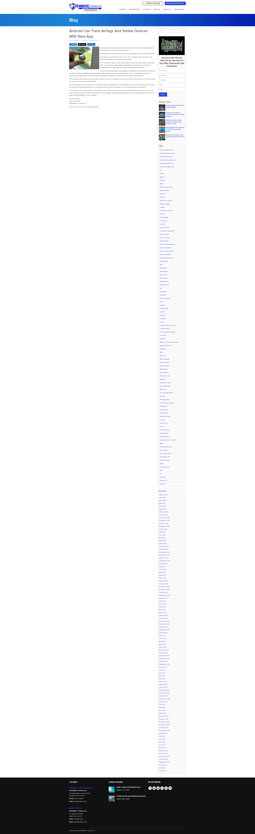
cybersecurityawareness (167, 244)
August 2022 (163, 633)
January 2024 (163, 584)
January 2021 (163, 687)
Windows (163, 477)
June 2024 (162, 569)
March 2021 (162, 681)
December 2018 (164, 756)
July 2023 (162, 601)
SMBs (161, 443)
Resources (167, 9)
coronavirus (163, 221)
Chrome (162, 214)
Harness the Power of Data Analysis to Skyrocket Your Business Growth (174, 121)
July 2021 (162, 670)
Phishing (162, 396)
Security (162, 420)
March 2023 (163, 612)
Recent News (164, 413)
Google (162, 305)
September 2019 (164, 730)
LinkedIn (162, 339)
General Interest (165, 298)
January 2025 (163, 549)
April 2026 (162, 506)
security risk (163, 423)
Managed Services (166, 345)
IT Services (147, 9)
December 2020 (164, 690)
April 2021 (162, 679)
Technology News (165, 453)
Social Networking (165, 447)
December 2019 (164, 722)
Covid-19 (162, 224)
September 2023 (164, 595)
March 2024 (163, 578)
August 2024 (163, 564)
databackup (163, 268)
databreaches (164, 281)
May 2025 (162, 538)
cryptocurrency (164, 227)
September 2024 (164, 561)
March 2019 (162, 748)
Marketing (163, 349)
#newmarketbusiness (166, 156)
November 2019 (164, 725)
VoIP (161, 470)
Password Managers (166, 393)
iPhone (162, 322)
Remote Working (165, 416)
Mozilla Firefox (164, 366)
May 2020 (162, 707)
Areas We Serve (134, 9)
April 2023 (162, 610)
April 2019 (162, 745)
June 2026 (162, 500)
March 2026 (163, 509)
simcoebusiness (165, 430)
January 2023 (163, 618)
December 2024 (164, 552)
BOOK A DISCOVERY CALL (175, 3)
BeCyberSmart (164, 190)
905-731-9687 (78, 798)
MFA (161, 352)
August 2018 (163, 765)
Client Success (179, 9)
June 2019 (162, 739)
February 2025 (164, 546)
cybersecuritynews (166, 248)
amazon (162, 177)
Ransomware (164, 410)
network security (165, 382)
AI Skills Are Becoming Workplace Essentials (131, 796)
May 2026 (162, 503)
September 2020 (164, 699)
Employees (163, 291)
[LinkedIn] (158, 788)
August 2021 (163, 667)
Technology (163, 450)
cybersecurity (164, 241)
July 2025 (162, 532)
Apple (161, 184)
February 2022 (164, 650)
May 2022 (162, 641)
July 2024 (162, 566)
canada (162, 207)
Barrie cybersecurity (166, 187)
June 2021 (162, 673)
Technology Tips (165, 457)
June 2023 (162, 604)
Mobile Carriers (165, 362)
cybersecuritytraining (166, 258)
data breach (163, 278)
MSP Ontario (164, 369)
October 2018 (163, 759)
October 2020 (163, 696)
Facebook (163, 295)
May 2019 (162, 742)
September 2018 (164, 762)
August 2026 (163, 495)
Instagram (163, 318)
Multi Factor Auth (165, 376)
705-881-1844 (78, 819)
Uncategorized (164, 467)
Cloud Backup (164, 217)
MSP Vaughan (164, 372)
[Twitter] (154, 788)
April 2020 (162, 710)
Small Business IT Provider (168, 440)
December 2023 (164, 587)
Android (162, 180)
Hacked (162, 312)
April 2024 (162, 575)
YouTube (162, 484)
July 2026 (162, 497)
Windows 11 (163, 480)
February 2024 (164, 581)
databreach (163, 275)
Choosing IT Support (166, 210)
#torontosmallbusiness (167, 167)
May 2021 (162, 676)
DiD (161, 288)
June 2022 (162, 638)
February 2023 (164, 615)
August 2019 (163, 733)
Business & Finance (166, 200)
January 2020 (163, 719)
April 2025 (162, 540)
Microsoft (163, 356)
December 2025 (164, 518)
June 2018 (162, 771)
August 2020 (163, 702)
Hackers (162, 315)
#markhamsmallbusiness (167, 153)
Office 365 (163, 389)
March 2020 (163, 713)
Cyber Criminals (165, 238)
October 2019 (163, 727)
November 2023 (164, 589)
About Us (157, 9)
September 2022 (164, 630)
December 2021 (164, 656)
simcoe (162, 426)
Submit (162, 94)
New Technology (165, 386)
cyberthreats (164, 261)
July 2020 (162, 704)
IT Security (163, 335)
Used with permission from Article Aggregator (84, 107)
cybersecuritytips (165, 254)
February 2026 (164, 512)
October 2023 (163, 592)
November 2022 (164, 624)
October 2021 (163, 661)
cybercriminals (164, 234)
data (161, 264)
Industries (122, 9)
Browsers (163, 197)
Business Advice (165, 204)
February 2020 (164, 716)
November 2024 (164, 555)
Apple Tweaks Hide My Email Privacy (129, 787)
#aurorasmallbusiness (167, 150)
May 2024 (162, 572)
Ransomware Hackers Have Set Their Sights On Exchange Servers (175, 129)
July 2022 (162, 635)
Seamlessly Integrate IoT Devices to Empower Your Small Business (175, 114)
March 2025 (163, 543)
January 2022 (163, 653)
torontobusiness (165, 460)
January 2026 (163, 515)
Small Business (164, 436)
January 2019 (163, 753)
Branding (162, 194)
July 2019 (162, 736)
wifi (161, 474)
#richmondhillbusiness (167, 163)
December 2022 (164, 621)
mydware (163, 379)
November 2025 (164, 520)
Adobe (162, 173)
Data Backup (164, 271)
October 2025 (163, 523)
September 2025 (164, 526)
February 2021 (163, 684)
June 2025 (162, 535)
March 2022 (163, 647)
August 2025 (163, 529)
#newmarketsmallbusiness (168, 160)
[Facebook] (150, 788)
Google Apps (164, 308)
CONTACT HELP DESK (153, 3)
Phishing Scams (165, 399)
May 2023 (162, 607)
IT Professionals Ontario (167, 332)
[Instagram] (162, 788)
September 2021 (164, 664)
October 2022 (163, 627)
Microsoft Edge (164, 359)
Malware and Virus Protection (169, 342)
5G (161, 170)
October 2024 (163, 558)
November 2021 (164, 658)
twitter (162, 463)
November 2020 (164, 693)
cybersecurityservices (167, 251)
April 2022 (162, 644)
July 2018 (162, 768)
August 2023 (163, 598)
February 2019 (163, 750)
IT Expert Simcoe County (168, 325)
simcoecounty (164, 433)
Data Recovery (164, 285)
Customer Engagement (167, 231)
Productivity (163, 406)
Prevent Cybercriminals (167, 403)
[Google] (166, 788)
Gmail (161, 302)
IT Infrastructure (165, 329)
